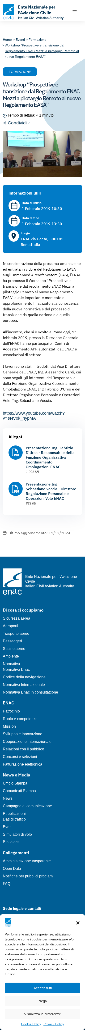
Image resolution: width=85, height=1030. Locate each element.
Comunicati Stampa (19, 791)
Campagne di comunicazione (27, 806)
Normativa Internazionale (24, 685)
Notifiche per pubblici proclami (28, 876)
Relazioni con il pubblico (23, 749)
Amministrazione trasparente (27, 861)
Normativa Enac (16, 669)
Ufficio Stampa (15, 783)
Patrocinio (11, 711)
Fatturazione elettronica (22, 764)
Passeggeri (12, 641)
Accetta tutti (43, 988)
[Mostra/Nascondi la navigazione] (74, 12)
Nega (42, 1001)
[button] (78, 922)
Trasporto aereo (16, 633)
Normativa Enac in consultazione (30, 692)
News (8, 798)
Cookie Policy (31, 1024)
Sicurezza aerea (16, 618)
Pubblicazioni (14, 814)
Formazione (20, 72)
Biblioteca (11, 842)
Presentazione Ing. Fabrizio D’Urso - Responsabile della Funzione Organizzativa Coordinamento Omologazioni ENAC (50, 457)
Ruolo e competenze (20, 719)
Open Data (12, 869)
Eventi (8, 827)
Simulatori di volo (17, 834)
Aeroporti (10, 626)
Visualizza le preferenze (42, 1014)
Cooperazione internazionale (27, 742)
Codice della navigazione (24, 677)
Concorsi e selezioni (20, 757)
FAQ (6, 884)
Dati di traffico (14, 819)
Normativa (11, 664)
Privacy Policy (53, 1024)
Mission (9, 726)
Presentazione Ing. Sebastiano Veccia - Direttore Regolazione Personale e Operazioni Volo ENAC (51, 491)
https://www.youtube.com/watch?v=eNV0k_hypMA (34, 416)
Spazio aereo (14, 649)
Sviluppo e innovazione (22, 734)
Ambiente (11, 656)
